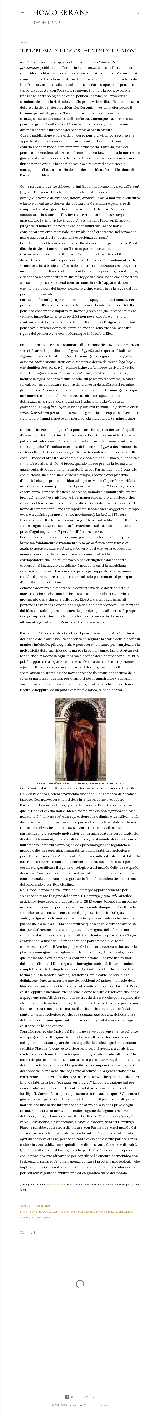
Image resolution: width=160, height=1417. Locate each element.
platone (112, 1211)
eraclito (47, 1211)
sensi (48, 1217)
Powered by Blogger (83, 1397)
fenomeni (69, 1211)
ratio (33, 1217)
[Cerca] (137, 11)
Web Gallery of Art (56, 1184)
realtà (40, 1217)
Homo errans (60, 12)
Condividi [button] (25, 1205)
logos (89, 1211)
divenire (36, 1211)
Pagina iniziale (47, 23)
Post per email (43, 1205)
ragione (24, 1217)
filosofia (80, 1211)
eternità (57, 1211)
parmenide (100, 1211)
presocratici (125, 1211)
